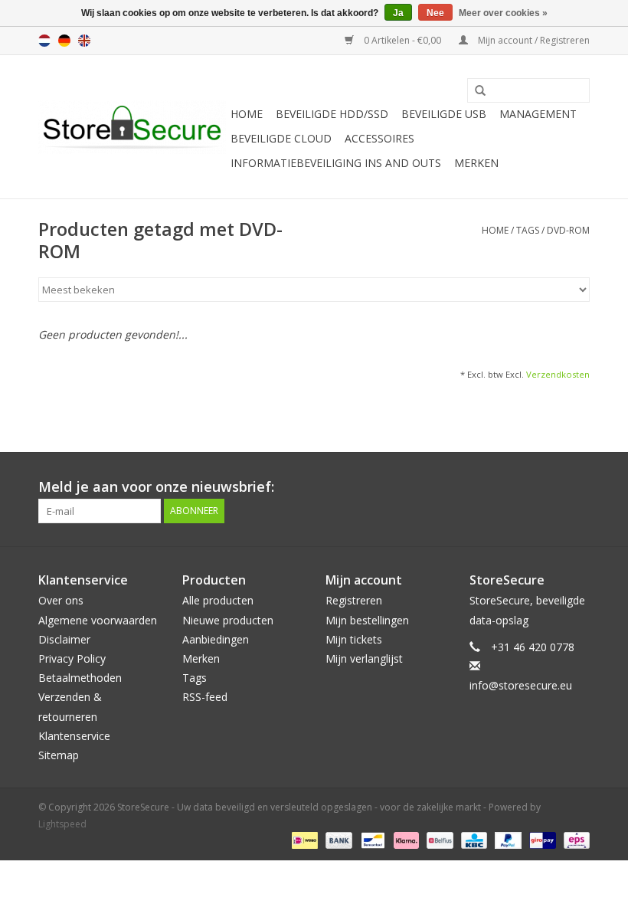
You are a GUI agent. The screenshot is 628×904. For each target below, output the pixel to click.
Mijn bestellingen (367, 620)
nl (44, 40)
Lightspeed (62, 823)
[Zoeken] (474, 91)
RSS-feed (204, 696)
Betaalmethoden (80, 677)
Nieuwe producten (227, 620)
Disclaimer (64, 639)
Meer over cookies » (503, 13)
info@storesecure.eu (520, 685)
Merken (476, 163)
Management (538, 113)
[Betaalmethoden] (303, 840)
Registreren (353, 600)
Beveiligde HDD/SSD (332, 113)
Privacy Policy (72, 658)
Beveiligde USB (443, 113)
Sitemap (58, 755)
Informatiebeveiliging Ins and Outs (336, 163)
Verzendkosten (558, 374)
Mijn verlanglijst (364, 658)
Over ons (60, 600)
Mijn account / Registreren (533, 40)
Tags (527, 230)
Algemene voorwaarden (97, 620)
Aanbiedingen (215, 639)
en (84, 40)
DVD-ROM (568, 230)
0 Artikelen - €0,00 (402, 40)
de (64, 40)
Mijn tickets (353, 639)
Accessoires (379, 138)
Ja (398, 13)
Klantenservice (74, 736)
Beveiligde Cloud (281, 138)
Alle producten (217, 600)
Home (247, 113)
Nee (435, 13)
